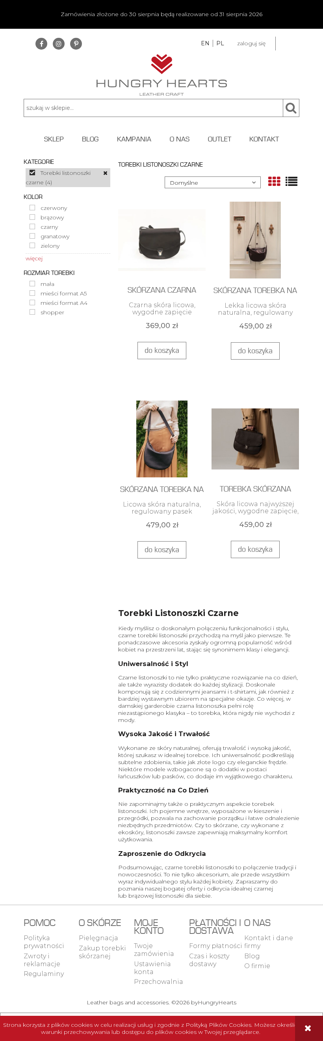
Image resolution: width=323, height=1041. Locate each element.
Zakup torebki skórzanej (102, 952)
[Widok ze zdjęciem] (274, 181)
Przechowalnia (158, 981)
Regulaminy (44, 974)
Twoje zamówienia (154, 949)
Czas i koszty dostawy (209, 960)
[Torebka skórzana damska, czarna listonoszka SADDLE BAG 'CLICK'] (255, 438)
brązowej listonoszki (156, 895)
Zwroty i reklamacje (42, 960)
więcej (34, 258)
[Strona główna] (162, 74)
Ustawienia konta (152, 968)
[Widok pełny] (291, 181)
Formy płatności (215, 946)
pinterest (76, 44)
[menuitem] (54, 139)
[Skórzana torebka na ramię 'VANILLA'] (255, 239)
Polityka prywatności (44, 942)
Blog (252, 956)
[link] (68, 177)
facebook (41, 44)
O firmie (257, 966)
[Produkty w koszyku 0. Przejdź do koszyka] (287, 43)
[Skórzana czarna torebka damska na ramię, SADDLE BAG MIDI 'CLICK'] (162, 239)
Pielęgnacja (98, 938)
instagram (59, 44)
